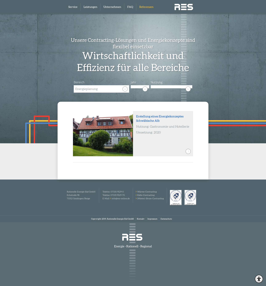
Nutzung (156, 82)
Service (72, 6)
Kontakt (140, 219)
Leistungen (90, 6)
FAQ (130, 6)
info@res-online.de (121, 198)
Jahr (133, 82)
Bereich (79, 82)
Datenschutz (166, 219)
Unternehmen (112, 6)
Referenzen (146, 6)
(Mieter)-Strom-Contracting (150, 198)
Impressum (152, 219)
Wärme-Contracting (147, 191)
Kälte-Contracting (146, 195)
